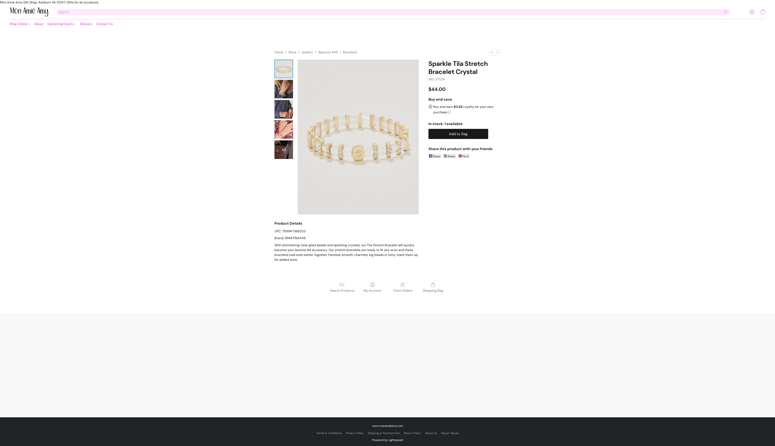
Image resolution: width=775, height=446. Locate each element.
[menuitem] (492, 52)
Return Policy (412, 433)
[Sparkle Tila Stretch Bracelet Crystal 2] (283, 109)
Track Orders (402, 290)
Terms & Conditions (329, 433)
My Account (372, 290)
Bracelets (350, 52)
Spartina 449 (328, 52)
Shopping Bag (433, 290)
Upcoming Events (60, 24)
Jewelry (307, 52)
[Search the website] (726, 12)
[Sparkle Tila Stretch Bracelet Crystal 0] (283, 69)
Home (278, 52)
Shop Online (19, 24)
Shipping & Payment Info (384, 433)
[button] (29, 12)
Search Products (342, 290)
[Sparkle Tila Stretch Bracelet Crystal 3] (283, 129)
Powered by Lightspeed (387, 440)
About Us (431, 433)
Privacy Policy (355, 433)
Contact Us (104, 24)
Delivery (86, 24)
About (38, 24)
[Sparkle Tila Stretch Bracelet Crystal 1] (283, 89)
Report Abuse (450, 433)
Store (292, 52)
